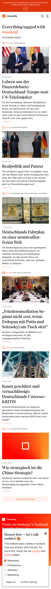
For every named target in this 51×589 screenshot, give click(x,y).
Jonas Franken (18, 348)
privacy (36, 551)
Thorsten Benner (19, 43)
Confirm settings (29, 582)
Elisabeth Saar (18, 193)
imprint (8, 554)
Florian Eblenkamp (31, 193)
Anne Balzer (43, 193)
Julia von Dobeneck (24, 273)
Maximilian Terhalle (20, 127)
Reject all (10, 582)
